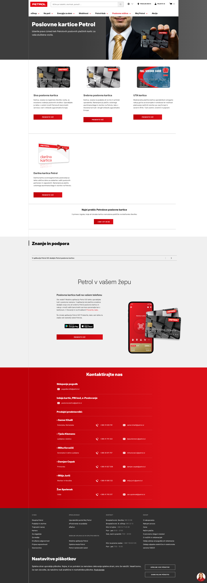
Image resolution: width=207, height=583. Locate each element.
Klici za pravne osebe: (114, 543)
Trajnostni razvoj (38, 527)
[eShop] (38, 13)
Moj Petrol (140, 13)
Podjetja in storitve (39, 524)
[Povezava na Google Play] (72, 326)
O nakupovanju (148, 520)
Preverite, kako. (92, 310)
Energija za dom (64, 13)
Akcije (155, 13)
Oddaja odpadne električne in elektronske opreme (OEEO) (159, 546)
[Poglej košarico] (170, 4)
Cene (145, 527)
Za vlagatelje (37, 534)
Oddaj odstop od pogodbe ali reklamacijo (158, 541)
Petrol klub (100, 13)
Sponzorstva (37, 548)
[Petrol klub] (107, 13)
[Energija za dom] (74, 13)
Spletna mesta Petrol (77, 544)
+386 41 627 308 (106, 467)
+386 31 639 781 (106, 425)
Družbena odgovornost (40, 541)
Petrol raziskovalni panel (78, 548)
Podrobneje (99, 570)
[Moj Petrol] (146, 13)
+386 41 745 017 (106, 494)
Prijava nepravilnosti (39, 544)
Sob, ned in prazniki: (114, 534)
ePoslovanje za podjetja (78, 524)
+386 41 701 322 (106, 439)
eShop (34, 13)
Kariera (34, 530)
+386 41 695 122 (106, 481)
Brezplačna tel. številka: (115, 520)
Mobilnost (83, 13)
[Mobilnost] (90, 13)
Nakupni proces (149, 524)
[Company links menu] (130, 4)
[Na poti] (52, 13)
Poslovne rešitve (120, 13)
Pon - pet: (110, 530)
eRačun (72, 527)
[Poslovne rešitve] (130, 13)
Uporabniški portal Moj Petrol (80, 520)
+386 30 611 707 (106, 453)
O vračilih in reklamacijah (152, 537)
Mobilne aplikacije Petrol (78, 541)
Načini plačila (148, 530)
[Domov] (38, 4)
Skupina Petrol (37, 520)
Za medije (35, 537)
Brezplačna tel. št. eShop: (115, 524)
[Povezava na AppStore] (87, 326)
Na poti (47, 13)
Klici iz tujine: (111, 527)
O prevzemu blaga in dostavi (154, 534)
